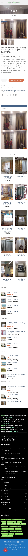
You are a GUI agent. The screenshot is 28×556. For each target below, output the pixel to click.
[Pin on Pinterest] (13, 95)
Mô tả (3, 106)
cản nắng (14, 519)
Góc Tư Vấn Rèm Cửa (14, 545)
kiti (15, 521)
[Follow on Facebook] (2, 439)
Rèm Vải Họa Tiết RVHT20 (21, 177)
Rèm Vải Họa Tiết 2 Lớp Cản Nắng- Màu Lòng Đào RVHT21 (7, 177)
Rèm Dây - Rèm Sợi (6, 488)
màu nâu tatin (5, 531)
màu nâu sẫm (18, 528)
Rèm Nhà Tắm (5, 491)
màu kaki (11, 526)
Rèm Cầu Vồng (5, 482)
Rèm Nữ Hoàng (6, 505)
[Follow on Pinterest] (13, 439)
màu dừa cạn (16, 524)
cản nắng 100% (21, 519)
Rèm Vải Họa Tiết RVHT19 (7, 280)
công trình (8, 519)
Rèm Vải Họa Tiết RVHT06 (21, 203)
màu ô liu (4, 536)
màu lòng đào (18, 526)
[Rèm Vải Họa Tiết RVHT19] (7, 269)
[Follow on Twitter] (8, 439)
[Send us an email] (10, 439)
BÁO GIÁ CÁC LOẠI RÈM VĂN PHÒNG (14, 458)
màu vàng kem (5, 533)
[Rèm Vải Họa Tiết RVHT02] (21, 245)
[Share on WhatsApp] (2, 95)
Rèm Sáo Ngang (5, 499)
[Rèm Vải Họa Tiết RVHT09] (21, 269)
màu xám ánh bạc (19, 533)
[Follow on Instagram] (5, 439)
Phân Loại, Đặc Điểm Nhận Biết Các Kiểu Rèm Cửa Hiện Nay (15, 472)
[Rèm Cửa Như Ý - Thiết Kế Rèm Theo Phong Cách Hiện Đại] (14, 2)
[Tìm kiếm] (26, 2)
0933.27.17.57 (14, 427)
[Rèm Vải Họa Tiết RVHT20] (21, 165)
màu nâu (5, 90)
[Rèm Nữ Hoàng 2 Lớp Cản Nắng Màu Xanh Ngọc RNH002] (7, 218)
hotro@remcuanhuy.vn (11, 434)
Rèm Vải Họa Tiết (17, 8)
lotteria (19, 521)
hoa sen (4, 521)
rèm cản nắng (16, 90)
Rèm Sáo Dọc (4, 493)
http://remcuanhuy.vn (11, 437)
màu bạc (4, 524)
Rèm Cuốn (4, 485)
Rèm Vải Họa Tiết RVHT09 (21, 280)
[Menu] (2, 2)
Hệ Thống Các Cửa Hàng (17, 544)
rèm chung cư (22, 90)
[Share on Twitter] (8, 95)
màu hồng (23, 524)
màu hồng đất (5, 526)
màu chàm (10, 524)
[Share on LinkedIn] (16, 95)
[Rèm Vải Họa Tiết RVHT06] (21, 192)
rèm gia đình (7, 91)
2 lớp (3, 519)
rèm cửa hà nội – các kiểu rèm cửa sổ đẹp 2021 (15, 449)
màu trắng (19, 531)
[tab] (14, 106)
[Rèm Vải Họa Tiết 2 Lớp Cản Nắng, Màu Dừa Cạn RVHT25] (7, 192)
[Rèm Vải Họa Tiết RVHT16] (21, 218)
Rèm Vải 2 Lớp (14, 91)
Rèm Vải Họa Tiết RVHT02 (21, 256)
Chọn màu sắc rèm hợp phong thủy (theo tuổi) (16, 467)
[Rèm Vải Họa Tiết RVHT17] (7, 245)
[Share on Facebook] (5, 95)
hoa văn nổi (10, 521)
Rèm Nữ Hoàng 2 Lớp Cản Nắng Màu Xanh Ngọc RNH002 (7, 230)
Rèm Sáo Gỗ (4, 496)
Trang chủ (8, 8)
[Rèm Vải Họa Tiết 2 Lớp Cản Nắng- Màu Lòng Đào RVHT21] (7, 165)
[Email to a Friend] (10, 95)
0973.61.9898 (5, 423)
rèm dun (3, 91)
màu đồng (10, 536)
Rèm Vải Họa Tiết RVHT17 (7, 256)
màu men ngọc (5, 528)
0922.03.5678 (9, 418)
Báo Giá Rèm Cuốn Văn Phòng (13, 462)
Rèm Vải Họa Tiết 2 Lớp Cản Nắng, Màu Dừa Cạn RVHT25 (7, 203)
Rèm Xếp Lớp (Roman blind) (8, 511)
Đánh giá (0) (5, 108)
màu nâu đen (10, 90)
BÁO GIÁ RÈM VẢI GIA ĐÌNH (12, 454)
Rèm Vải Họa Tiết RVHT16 (21, 229)
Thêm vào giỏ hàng (16, 80)
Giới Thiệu (7, 544)
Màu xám (11, 533)
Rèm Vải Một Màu (6, 508)
